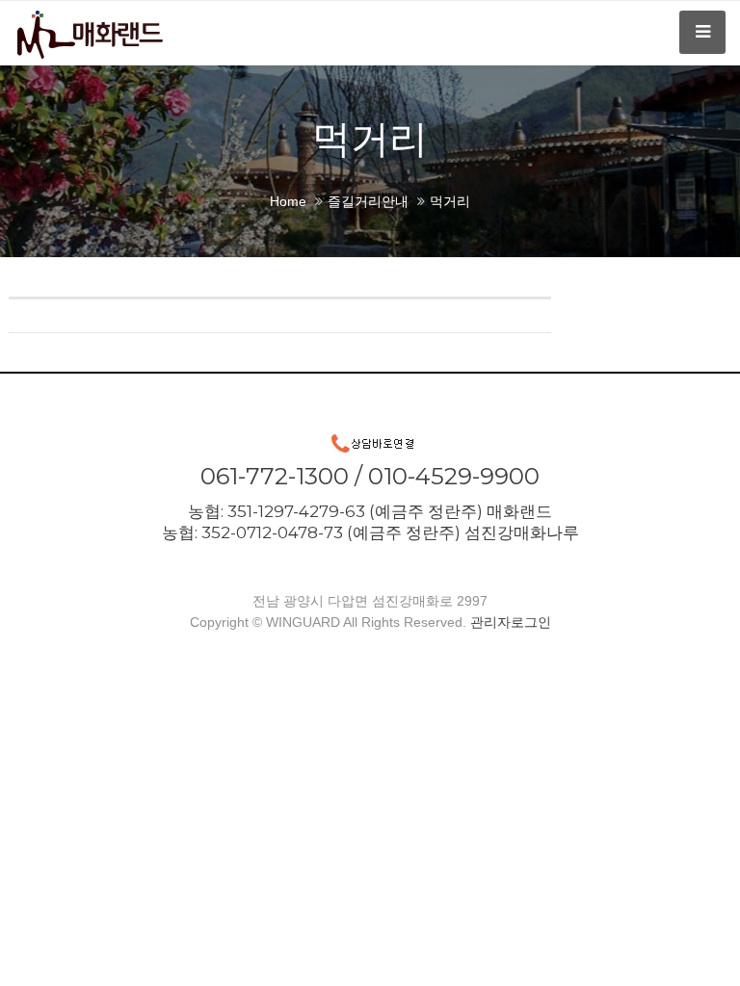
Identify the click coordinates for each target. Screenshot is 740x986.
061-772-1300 (274, 476)
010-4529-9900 (454, 476)
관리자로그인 (510, 622)
